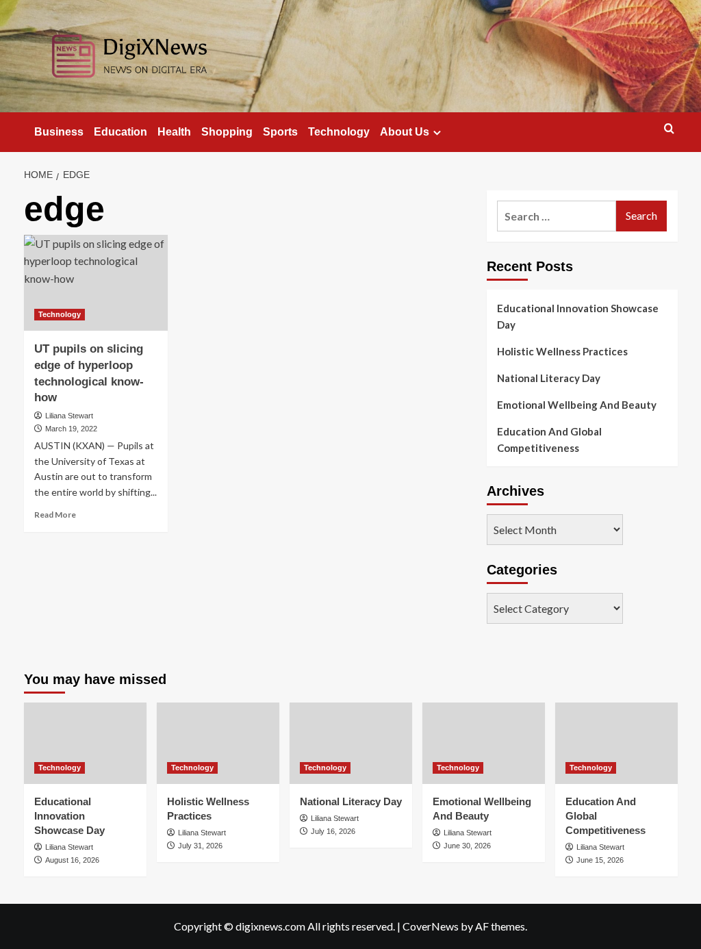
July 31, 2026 (200, 846)
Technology (339, 132)
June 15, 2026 (600, 860)
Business (59, 132)
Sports (280, 132)
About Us (404, 132)
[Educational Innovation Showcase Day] (85, 743)
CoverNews (431, 926)
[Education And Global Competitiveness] (616, 743)
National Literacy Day (548, 378)
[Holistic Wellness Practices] (218, 743)
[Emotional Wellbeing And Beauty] (483, 743)
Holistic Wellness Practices (562, 351)
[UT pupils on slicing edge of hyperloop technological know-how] (96, 283)
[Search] (669, 129)
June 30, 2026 (467, 846)
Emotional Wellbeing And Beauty (577, 404)
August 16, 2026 (72, 860)
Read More (55, 514)
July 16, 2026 (333, 831)
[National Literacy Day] (351, 743)
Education (120, 132)
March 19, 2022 (71, 429)
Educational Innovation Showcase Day (578, 316)
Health (174, 132)
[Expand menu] (437, 132)
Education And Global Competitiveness (549, 439)
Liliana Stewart (69, 416)
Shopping (227, 132)
